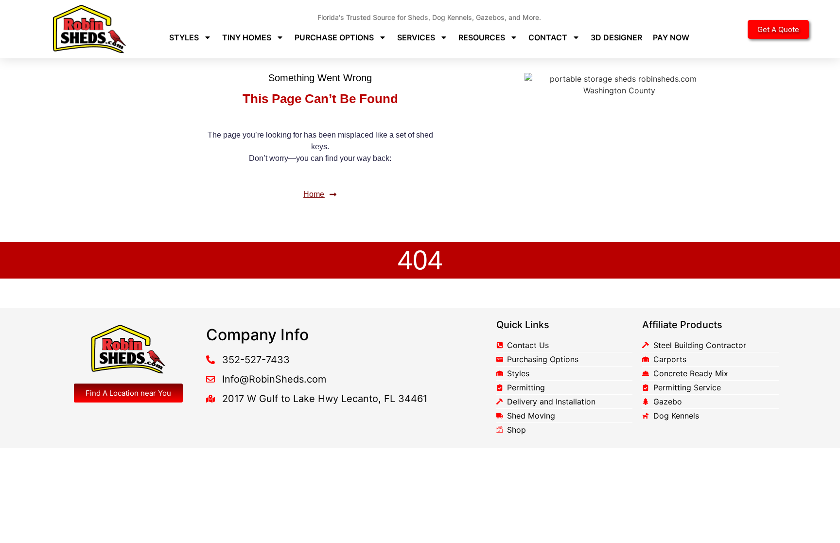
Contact (547, 37)
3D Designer (616, 37)
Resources (481, 37)
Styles (184, 37)
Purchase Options (334, 37)
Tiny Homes (246, 37)
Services (416, 37)
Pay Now (671, 37)
